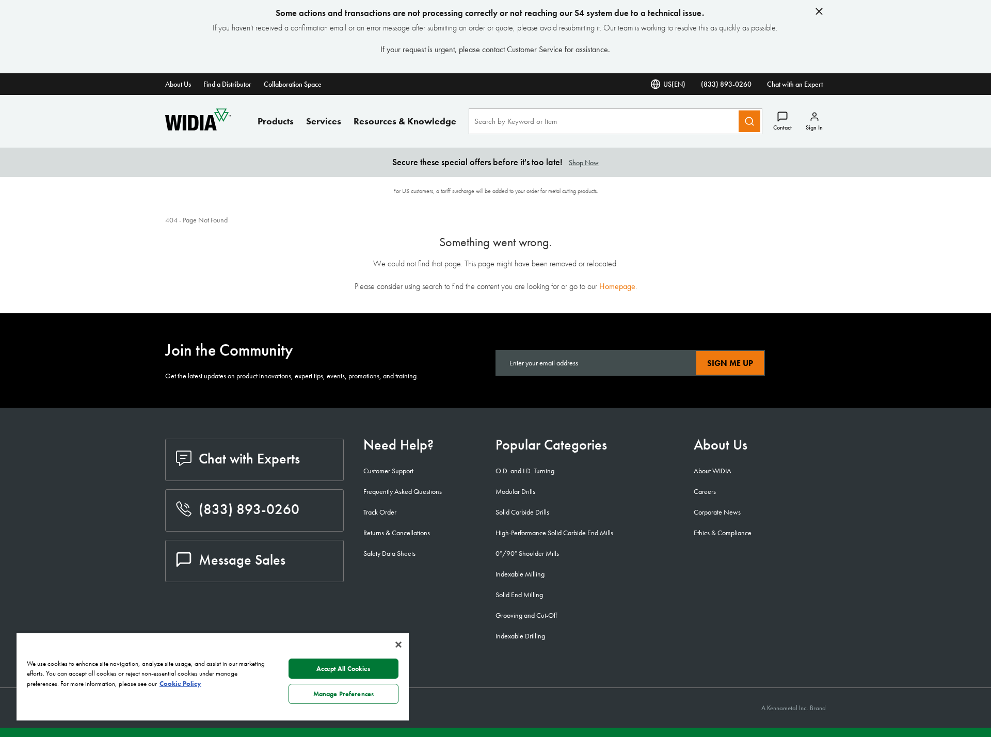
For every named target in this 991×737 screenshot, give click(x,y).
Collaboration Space (293, 84)
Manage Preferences (343, 694)
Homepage (617, 286)
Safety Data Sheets (389, 553)
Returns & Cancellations (396, 532)
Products (276, 121)
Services (323, 121)
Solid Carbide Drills (522, 512)
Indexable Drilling (520, 635)
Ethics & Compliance (723, 532)
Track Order (379, 512)
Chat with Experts (249, 459)
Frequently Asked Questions (402, 491)
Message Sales (242, 560)
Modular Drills (515, 491)
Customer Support (388, 470)
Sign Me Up (730, 363)
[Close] (398, 645)
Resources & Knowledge (405, 121)
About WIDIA (712, 470)
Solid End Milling (519, 594)
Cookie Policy (180, 683)
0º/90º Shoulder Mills (527, 553)
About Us (178, 84)
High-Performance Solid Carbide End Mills (554, 532)
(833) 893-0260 (726, 84)
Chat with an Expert (795, 84)
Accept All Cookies (343, 668)
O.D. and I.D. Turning (525, 470)
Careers (705, 491)
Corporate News (717, 512)
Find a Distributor (227, 84)
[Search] (749, 121)
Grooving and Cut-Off (526, 615)
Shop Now (584, 162)
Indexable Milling (520, 574)
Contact (782, 127)
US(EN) (674, 84)
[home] (198, 127)
